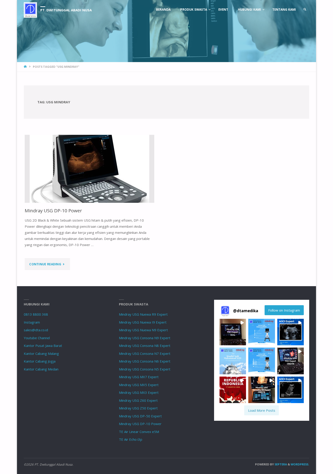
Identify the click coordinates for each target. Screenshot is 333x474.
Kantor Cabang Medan (41, 369)
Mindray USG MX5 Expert (139, 384)
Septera (280, 464)
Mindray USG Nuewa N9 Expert (143, 330)
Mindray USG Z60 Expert (138, 400)
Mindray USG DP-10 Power (53, 210)
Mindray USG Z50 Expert (138, 408)
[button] (233, 332)
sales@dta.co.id (36, 330)
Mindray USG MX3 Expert (139, 392)
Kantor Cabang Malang (41, 353)
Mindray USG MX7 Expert (139, 377)
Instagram (32, 322)
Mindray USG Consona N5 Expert (144, 369)
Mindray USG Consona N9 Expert (144, 338)
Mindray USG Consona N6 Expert (144, 361)
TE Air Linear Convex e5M (139, 431)
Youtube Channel (37, 338)
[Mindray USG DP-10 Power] (89, 169)
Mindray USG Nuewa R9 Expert (143, 314)
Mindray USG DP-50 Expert (140, 416)
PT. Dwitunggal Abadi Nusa (66, 10)
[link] (305, 9)
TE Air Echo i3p (130, 439)
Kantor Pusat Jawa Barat (43, 345)
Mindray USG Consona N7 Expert (144, 353)
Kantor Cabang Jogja (40, 361)
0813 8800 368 (36, 314)
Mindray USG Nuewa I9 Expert (142, 322)
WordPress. (300, 464)
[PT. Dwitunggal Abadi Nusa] (30, 9)
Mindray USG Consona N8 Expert (144, 345)
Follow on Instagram (284, 310)
